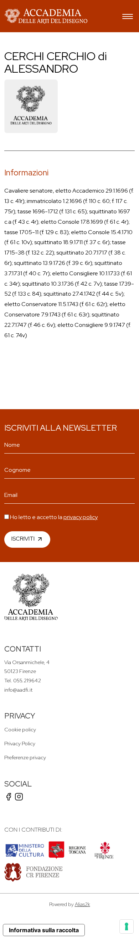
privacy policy (80, 517)
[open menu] (127, 17)
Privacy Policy (19, 743)
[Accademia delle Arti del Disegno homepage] (46, 16)
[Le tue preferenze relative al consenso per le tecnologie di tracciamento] (126, 926)
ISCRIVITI (23, 538)
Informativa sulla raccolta (44, 930)
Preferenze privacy (25, 757)
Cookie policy (20, 729)
